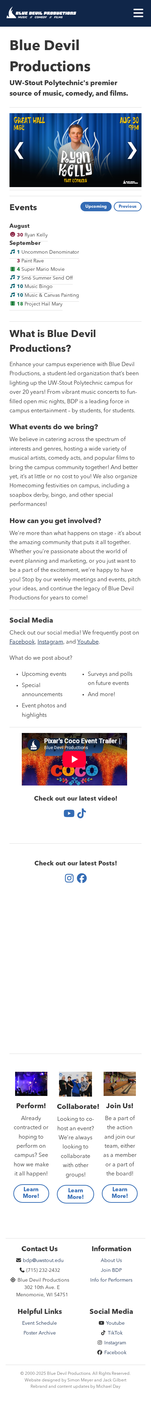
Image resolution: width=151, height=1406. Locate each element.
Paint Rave (30, 260)
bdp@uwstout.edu (42, 1260)
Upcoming (96, 207)
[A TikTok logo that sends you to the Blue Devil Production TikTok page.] (82, 814)
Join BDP (111, 1270)
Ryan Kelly (32, 234)
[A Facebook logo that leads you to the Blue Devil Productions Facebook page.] (82, 879)
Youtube (88, 642)
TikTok (114, 1333)
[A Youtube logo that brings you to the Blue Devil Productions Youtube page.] (69, 814)
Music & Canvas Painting (48, 295)
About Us (111, 1260)
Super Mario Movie (41, 269)
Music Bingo (35, 286)
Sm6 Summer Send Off (45, 277)
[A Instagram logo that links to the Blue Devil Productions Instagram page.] (69, 879)
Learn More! (31, 1193)
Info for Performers (111, 1280)
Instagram (50, 642)
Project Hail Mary (40, 303)
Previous (128, 207)
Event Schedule (39, 1323)
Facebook (22, 642)
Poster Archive (40, 1333)
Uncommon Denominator (48, 252)
